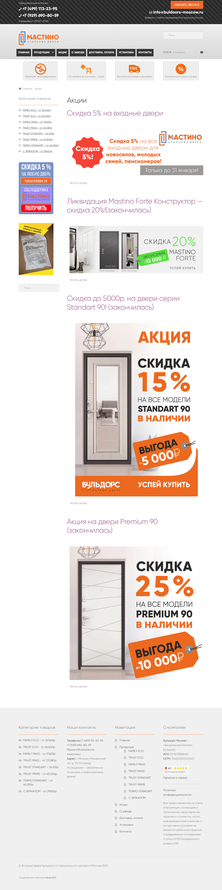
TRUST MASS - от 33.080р (37, 127)
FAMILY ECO (136, 751)
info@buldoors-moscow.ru (177, 12)
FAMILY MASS (137, 764)
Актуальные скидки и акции (181, 76)
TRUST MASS (137, 771)
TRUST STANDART (140, 777)
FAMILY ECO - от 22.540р (37, 110)
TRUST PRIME (137, 784)
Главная (23, 52)
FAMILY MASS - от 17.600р (37, 122)
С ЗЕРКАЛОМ (137, 797)
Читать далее (78, 183)
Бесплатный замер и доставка (134, 76)
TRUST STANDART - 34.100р (38, 133)
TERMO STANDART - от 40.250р (41, 145)
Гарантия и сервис (175, 777)
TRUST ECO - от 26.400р (37, 116)
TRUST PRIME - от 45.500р (38, 139)
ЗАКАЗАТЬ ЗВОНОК (186, 4)
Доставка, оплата (101, 52)
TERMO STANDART (140, 791)
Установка (126, 52)
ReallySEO (50, 877)
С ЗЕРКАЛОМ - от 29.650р (37, 151)
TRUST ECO (136, 757)
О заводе (77, 52)
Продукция (41, 52)
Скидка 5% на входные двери (115, 113)
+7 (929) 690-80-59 (40, 15)
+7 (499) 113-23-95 (39, 8)
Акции (62, 52)
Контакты (145, 52)
